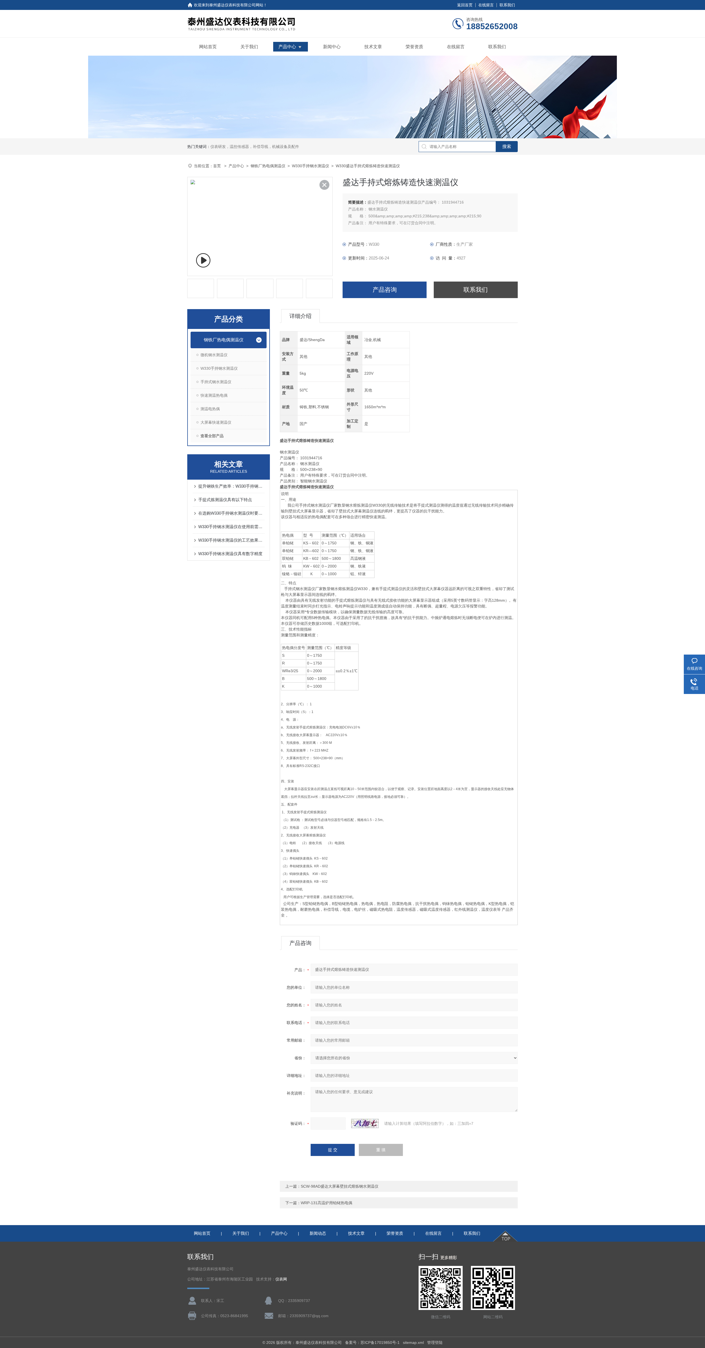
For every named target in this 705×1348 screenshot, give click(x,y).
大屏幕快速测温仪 (215, 422)
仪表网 (281, 1279)
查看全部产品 (212, 436)
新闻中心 (332, 46)
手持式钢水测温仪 (215, 382)
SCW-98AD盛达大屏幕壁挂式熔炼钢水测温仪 (339, 1186)
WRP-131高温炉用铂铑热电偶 (326, 1203)
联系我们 (507, 5)
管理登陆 (435, 1342)
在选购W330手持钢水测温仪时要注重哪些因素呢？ (231, 513)
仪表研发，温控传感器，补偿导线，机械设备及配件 (254, 146)
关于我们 (249, 46)
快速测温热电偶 (213, 395)
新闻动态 (318, 1233)
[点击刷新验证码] (365, 1123)
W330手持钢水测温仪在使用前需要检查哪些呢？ (231, 526)
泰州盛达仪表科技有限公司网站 (236, 5)
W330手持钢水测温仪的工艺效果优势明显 (231, 540)
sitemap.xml (413, 1342)
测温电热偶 (210, 409)
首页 (217, 166)
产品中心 (287, 46)
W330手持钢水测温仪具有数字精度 (230, 553)
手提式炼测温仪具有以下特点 (225, 499)
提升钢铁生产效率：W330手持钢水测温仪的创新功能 (231, 486)
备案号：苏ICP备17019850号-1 (372, 1342)
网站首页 (208, 46)
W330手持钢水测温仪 (310, 166)
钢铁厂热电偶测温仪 (268, 166)
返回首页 (465, 5)
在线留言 (486, 5)
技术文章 (373, 46)
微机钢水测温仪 (213, 355)
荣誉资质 (414, 46)
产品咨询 (385, 289)
